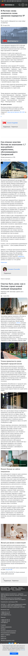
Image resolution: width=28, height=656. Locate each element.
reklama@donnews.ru (6, 614)
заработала (21, 256)
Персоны (20, 587)
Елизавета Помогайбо (14, 269)
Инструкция (14, 587)
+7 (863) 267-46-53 (5, 621)
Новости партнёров (5, 590)
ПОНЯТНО (14, 653)
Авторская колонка (20, 588)
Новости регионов (16, 590)
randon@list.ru (4, 622)
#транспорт (4, 262)
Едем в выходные (5, 587)
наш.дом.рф (9, 569)
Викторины (11, 588)
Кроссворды (4, 588)
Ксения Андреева (12, 123)
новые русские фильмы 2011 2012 (16, 112)
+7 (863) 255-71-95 (5, 612)
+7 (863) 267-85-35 (5, 619)
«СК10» (18, 323)
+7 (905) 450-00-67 (5, 613)
